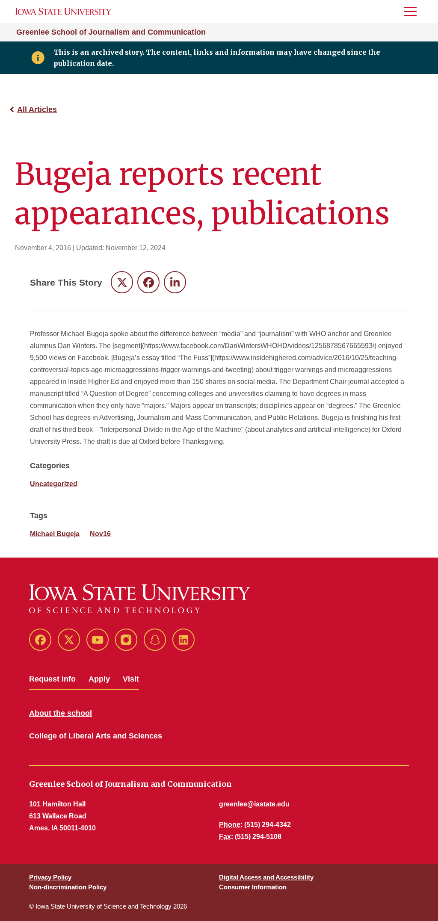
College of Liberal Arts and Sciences (95, 736)
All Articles (37, 109)
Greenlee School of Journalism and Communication (111, 32)
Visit (131, 679)
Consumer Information (253, 887)
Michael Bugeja (55, 533)
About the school (60, 713)
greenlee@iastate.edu (254, 804)
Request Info (52, 679)
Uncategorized (53, 483)
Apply (99, 679)
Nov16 (100, 533)
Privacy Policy (50, 877)
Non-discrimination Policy (68, 887)
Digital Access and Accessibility (266, 877)
